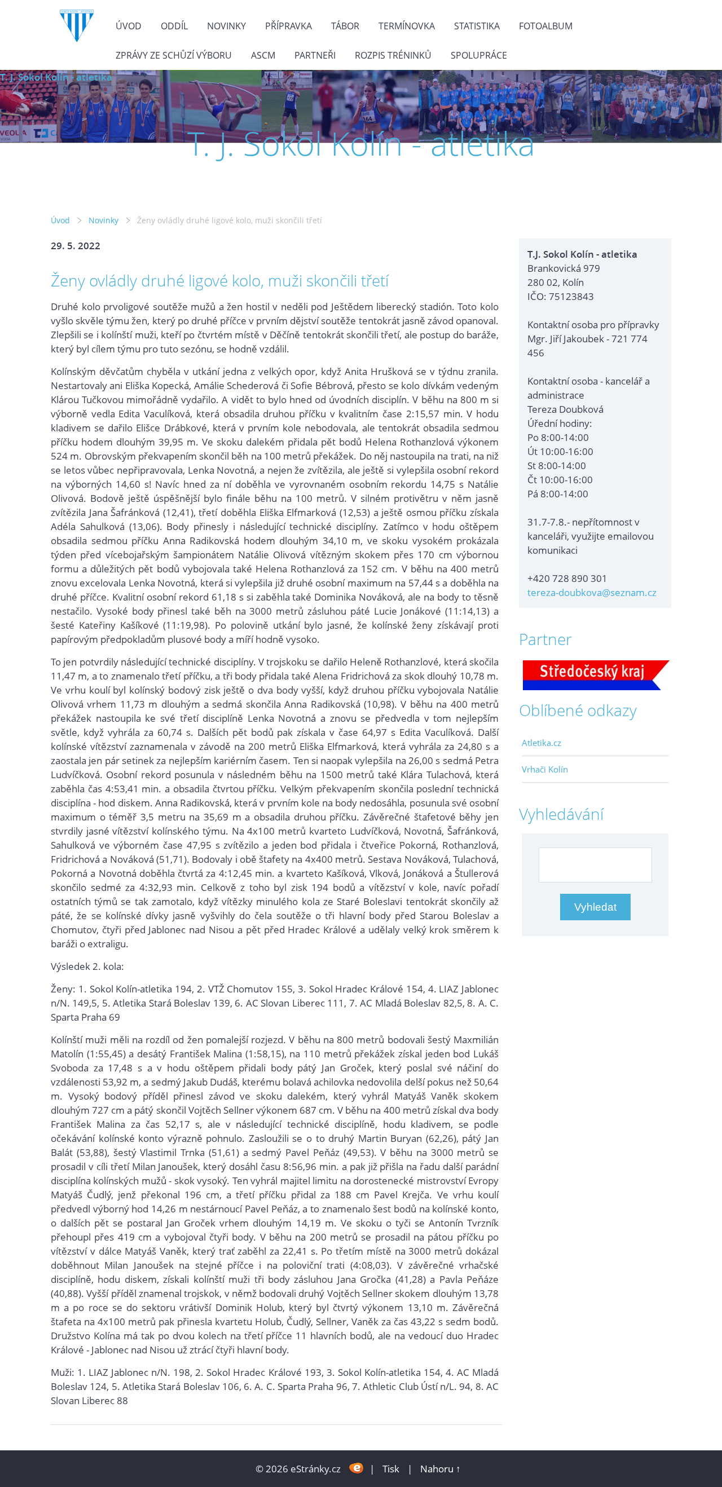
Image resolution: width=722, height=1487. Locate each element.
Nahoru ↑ (440, 1468)
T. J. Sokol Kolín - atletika (56, 76)
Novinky (226, 26)
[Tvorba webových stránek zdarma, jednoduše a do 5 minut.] (356, 1467)
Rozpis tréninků (393, 55)
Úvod (129, 26)
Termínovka (406, 26)
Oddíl (174, 26)
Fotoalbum (546, 26)
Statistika (477, 26)
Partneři (315, 55)
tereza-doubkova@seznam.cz (592, 592)
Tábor (345, 26)
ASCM (263, 55)
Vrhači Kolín (545, 769)
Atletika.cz (541, 742)
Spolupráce (479, 55)
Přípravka (288, 26)
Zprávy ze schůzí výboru (174, 55)
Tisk (390, 1468)
